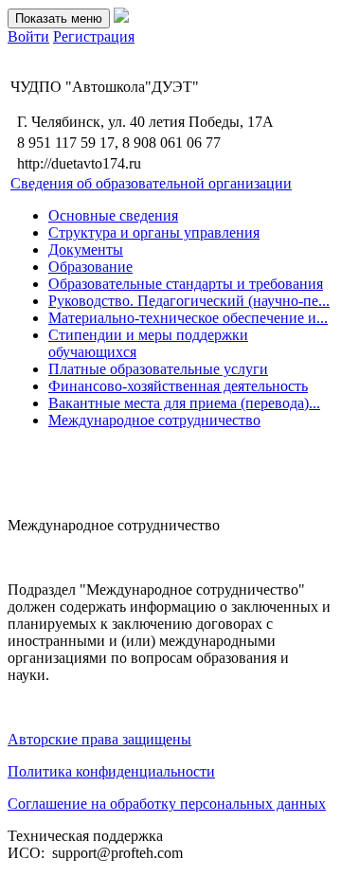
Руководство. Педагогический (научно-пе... (189, 301)
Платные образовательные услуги (158, 369)
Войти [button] (28, 36)
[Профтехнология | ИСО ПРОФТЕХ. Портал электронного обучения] (121, 17)
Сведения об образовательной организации (151, 183)
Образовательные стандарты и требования (185, 284)
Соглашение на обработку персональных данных (167, 804)
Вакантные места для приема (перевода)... (184, 403)
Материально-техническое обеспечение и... (188, 318)
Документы (85, 249)
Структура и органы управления (154, 232)
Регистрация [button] (94, 36)
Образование (90, 267)
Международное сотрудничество (154, 420)
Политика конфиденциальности (111, 771)
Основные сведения (113, 215)
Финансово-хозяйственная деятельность (178, 386)
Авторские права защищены (99, 739)
